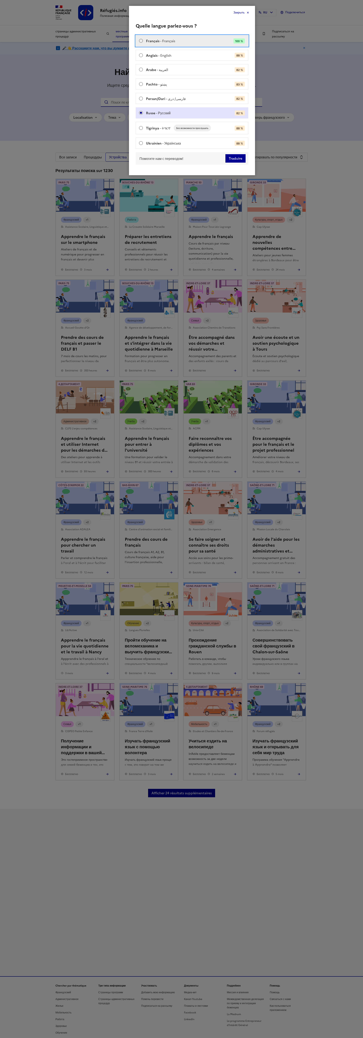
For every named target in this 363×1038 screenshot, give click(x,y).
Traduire (235, 158)
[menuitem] (192, 40)
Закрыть (239, 12)
